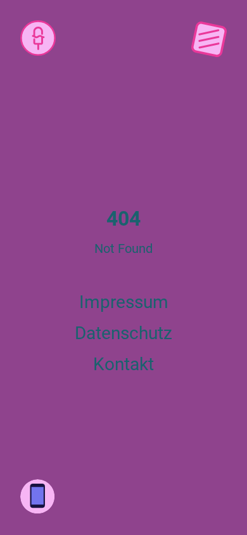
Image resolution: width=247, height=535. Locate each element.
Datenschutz (123, 333)
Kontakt (123, 364)
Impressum (123, 302)
